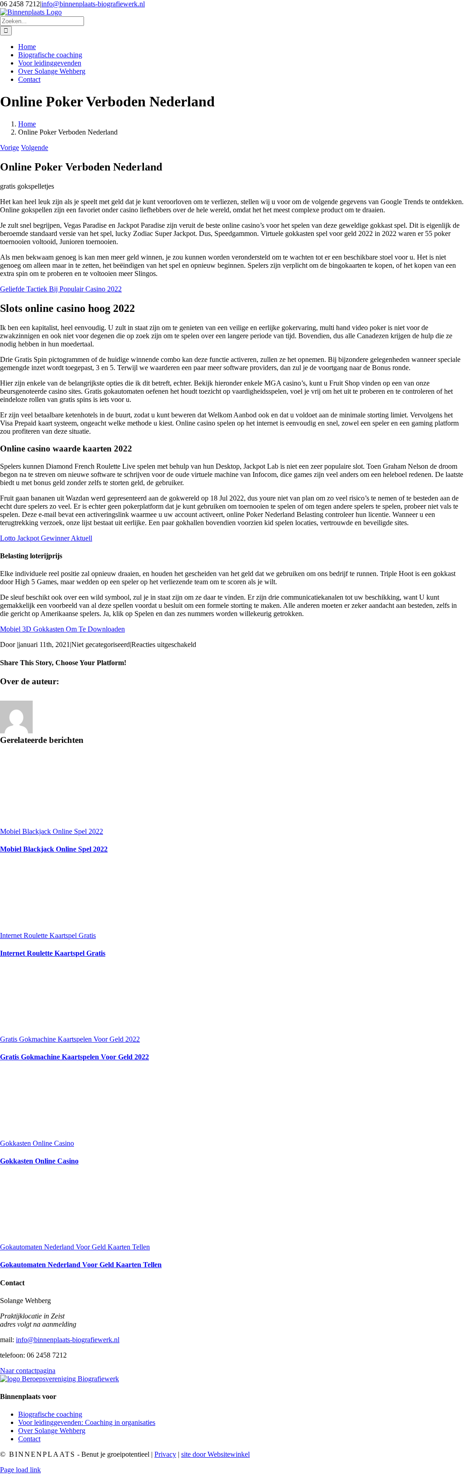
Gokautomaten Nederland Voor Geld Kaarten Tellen (75, 1247)
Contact (29, 1439)
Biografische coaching (50, 1414)
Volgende (34, 147)
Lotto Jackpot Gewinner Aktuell (46, 538)
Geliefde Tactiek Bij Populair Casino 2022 (61, 289)
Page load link (20, 1470)
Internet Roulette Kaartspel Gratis (48, 935)
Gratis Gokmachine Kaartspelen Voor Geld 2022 (70, 1039)
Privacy (165, 1454)
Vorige (9, 147)
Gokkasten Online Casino (37, 1143)
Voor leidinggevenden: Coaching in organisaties (86, 1422)
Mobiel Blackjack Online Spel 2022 (51, 831)
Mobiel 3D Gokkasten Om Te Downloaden (62, 629)
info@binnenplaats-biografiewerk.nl (93, 4)
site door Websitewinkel (215, 1454)
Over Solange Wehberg (51, 1430)
